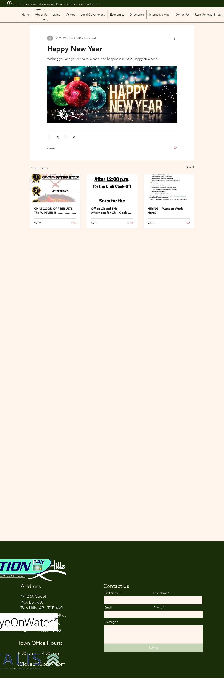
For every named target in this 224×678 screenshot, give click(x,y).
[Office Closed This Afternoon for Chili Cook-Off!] (112, 188)
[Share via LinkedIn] (66, 137)
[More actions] (175, 38)
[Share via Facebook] (49, 137)
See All (190, 167)
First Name (111, 592)
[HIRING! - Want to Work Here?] (169, 188)
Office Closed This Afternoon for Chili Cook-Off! (109, 211)
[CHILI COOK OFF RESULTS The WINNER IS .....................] (55, 188)
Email (108, 607)
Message (110, 621)
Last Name (160, 592)
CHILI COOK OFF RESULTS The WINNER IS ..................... (55, 211)
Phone (158, 607)
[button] (136, 14)
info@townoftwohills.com (60, 615)
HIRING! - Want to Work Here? (165, 211)
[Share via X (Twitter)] (57, 137)
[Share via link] (74, 137)
